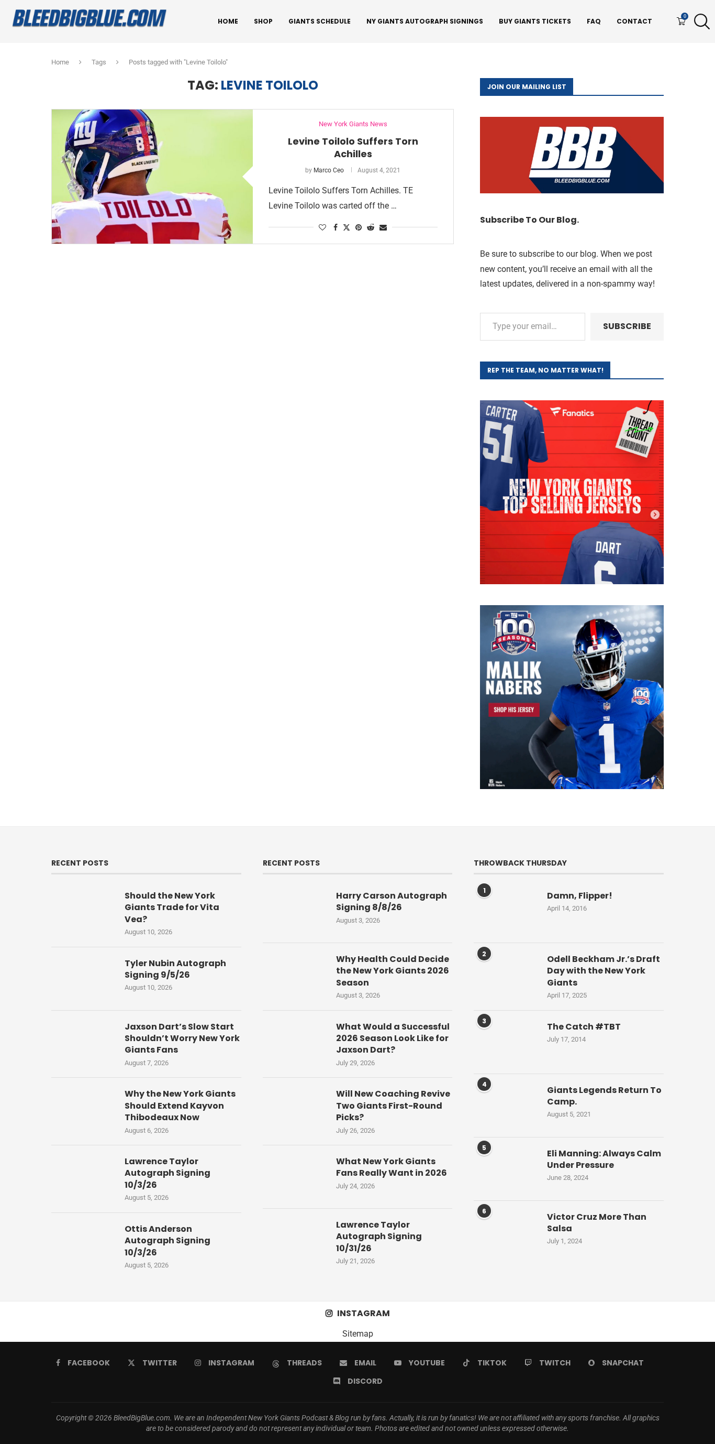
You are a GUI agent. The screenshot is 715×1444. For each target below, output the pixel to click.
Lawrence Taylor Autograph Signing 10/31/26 (379, 1236)
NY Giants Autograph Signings (424, 21)
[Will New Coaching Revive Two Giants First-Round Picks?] (294, 1109)
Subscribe (627, 326)
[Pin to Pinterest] (358, 227)
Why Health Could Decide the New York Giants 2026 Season (392, 971)
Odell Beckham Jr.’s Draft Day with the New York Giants (603, 971)
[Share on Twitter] (346, 227)
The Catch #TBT (584, 1027)
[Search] (699, 21)
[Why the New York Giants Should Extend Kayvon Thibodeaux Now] (82, 1109)
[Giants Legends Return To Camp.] (505, 1105)
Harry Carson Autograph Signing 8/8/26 (391, 901)
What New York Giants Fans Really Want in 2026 (391, 1167)
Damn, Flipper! (579, 896)
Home (228, 21)
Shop (263, 21)
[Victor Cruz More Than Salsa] (505, 1232)
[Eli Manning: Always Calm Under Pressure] (505, 1169)
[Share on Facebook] (335, 227)
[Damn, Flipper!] (505, 911)
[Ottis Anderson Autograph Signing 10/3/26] (82, 1244)
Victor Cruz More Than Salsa (596, 1222)
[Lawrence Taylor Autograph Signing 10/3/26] (82, 1177)
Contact (634, 21)
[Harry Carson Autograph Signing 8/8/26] (294, 911)
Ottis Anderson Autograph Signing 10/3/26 (167, 1241)
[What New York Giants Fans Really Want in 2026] (294, 1177)
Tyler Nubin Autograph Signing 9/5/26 (175, 969)
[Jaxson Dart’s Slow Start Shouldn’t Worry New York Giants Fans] (82, 1042)
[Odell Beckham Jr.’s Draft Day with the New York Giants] (505, 975)
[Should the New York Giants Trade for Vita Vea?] (82, 911)
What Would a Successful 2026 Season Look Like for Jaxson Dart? (393, 1038)
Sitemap (357, 1334)
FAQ (594, 21)
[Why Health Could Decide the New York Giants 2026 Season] (294, 975)
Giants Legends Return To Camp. (604, 1096)
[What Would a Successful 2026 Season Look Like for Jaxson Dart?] (294, 1042)
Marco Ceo (329, 170)
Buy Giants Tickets (535, 21)
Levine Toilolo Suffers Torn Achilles (353, 147)
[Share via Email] (383, 227)
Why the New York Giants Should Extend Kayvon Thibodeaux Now (180, 1105)
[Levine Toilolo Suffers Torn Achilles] (152, 177)
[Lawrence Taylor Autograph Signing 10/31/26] (294, 1240)
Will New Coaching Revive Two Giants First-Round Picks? (393, 1105)
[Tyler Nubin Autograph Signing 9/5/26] (82, 979)
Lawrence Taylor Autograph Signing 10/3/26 (167, 1173)
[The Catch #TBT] (505, 1042)
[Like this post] (322, 227)
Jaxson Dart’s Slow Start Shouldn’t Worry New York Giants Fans (182, 1038)
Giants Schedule (319, 21)
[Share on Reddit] (370, 227)
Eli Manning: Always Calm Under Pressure (604, 1159)
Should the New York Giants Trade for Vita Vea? (172, 907)
